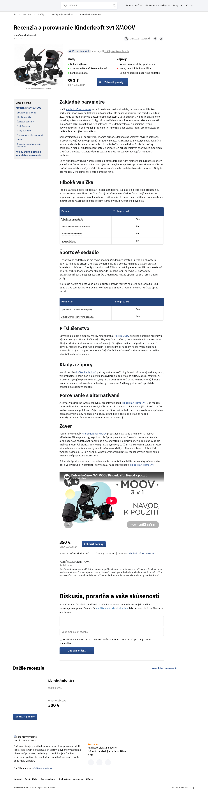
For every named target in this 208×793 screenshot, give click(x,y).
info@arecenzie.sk (42, 768)
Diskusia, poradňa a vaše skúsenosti (29, 145)
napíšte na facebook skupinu (112, 608)
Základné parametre (26, 113)
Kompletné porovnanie (164, 668)
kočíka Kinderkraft (86, 372)
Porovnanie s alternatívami (30, 135)
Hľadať (114, 5)
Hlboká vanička (24, 117)
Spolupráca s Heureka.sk (71, 779)
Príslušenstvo (23, 126)
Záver (19, 140)
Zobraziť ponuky (114, 82)
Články (89, 779)
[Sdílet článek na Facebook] (155, 39)
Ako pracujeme (48, 779)
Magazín (178, 5)
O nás (189, 5)
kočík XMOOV (122, 336)
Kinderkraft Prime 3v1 (134, 403)
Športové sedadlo (25, 122)
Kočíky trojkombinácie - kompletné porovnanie (29, 153)
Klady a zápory (24, 131)
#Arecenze (93, 744)
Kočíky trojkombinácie (116, 51)
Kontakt (18, 779)
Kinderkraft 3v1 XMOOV (28, 108)
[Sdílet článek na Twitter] (161, 39)
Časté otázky (31, 779)
